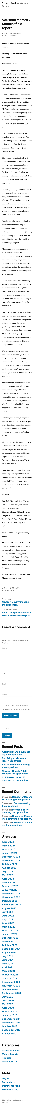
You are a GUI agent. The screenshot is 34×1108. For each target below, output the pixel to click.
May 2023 (7, 875)
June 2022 (8, 915)
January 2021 (9, 978)
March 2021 (8, 971)
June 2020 (8, 1000)
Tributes (6, 1058)
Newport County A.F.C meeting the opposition (15, 772)
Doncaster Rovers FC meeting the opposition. (17, 817)
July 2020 (7, 996)
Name (4, 673)
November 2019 (11, 1022)
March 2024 (8, 845)
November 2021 (11, 941)
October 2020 (10, 989)
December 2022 (11, 893)
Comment (6, 648)
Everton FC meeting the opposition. (17, 823)
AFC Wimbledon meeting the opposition (16, 766)
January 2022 (9, 934)
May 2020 (7, 1004)
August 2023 (9, 867)
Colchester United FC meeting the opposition (15, 778)
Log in (5, 1078)
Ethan (6, 33)
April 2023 (8, 878)
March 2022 (8, 926)
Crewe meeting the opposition (16, 804)
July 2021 (7, 956)
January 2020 (9, 1015)
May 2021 (7, 963)
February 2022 (10, 930)
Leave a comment (10, 36)
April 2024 (8, 842)
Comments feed (11, 1085)
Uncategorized (9, 590)
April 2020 (8, 1007)
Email (4, 684)
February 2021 (10, 974)
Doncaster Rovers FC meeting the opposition (17, 798)
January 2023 (9, 890)
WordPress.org (10, 1089)
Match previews (11, 1050)
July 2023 (7, 871)
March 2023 (8, 882)
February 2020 (10, 1011)
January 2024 (9, 853)
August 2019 (9, 1033)
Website (4, 695)
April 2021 (7, 967)
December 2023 (11, 856)
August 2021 (9, 952)
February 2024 (10, 849)
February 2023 (10, 886)
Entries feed (8, 1082)
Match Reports (10, 1054)
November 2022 (11, 897)
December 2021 (11, 937)
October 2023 (9, 864)
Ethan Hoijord (9, 3)
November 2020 (11, 985)
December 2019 (11, 1019)
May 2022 (7, 919)
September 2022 (11, 904)
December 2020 (11, 982)
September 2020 (11, 993)
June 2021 (7, 960)
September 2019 (11, 1030)
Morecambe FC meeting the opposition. (15, 811)
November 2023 (11, 860)
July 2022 (7, 912)
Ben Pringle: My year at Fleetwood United (14, 759)
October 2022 (9, 901)
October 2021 (9, 945)
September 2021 (11, 948)
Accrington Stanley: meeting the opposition (16, 753)
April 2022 (8, 923)
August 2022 (9, 908)
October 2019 (9, 1026)
